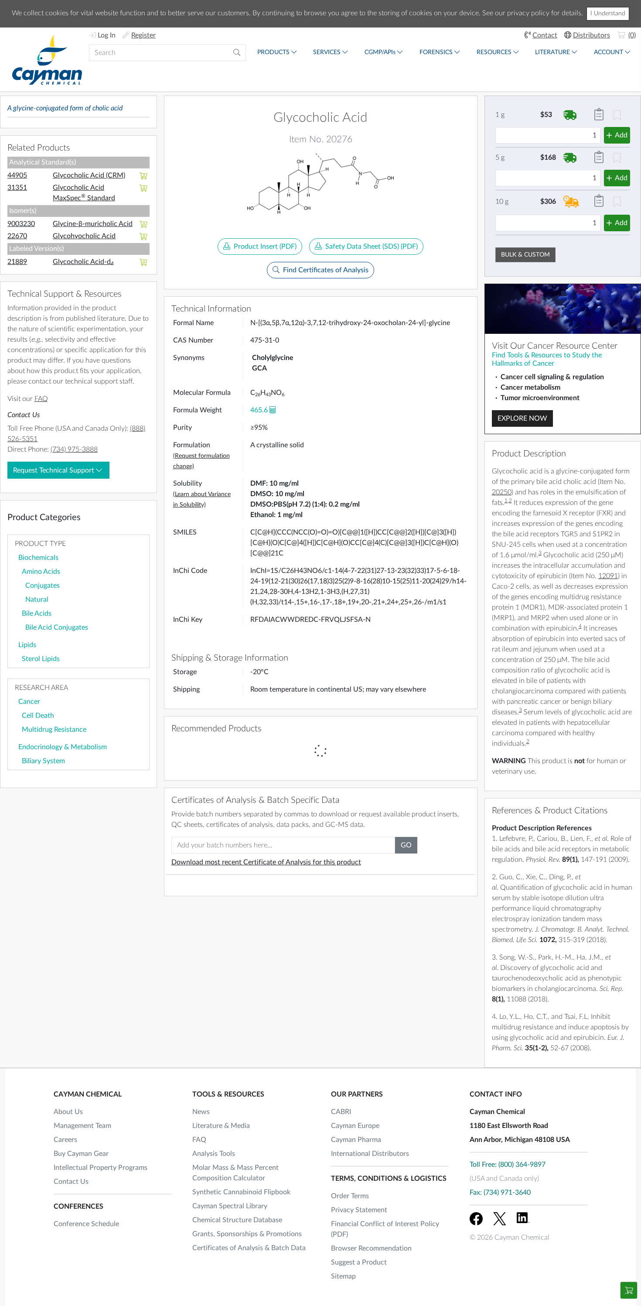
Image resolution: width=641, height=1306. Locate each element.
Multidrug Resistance (54, 729)
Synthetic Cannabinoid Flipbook (241, 1192)
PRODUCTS (273, 52)
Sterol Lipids (41, 658)
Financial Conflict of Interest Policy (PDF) (385, 1229)
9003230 (21, 223)
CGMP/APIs (380, 52)
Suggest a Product (359, 1262)
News (201, 1111)
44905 (17, 175)
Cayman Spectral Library (229, 1206)
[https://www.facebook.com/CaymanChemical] (476, 1218)
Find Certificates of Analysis (325, 270)
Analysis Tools (213, 1153)
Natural (36, 599)
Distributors (591, 35)
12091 (608, 575)
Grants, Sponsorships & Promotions (247, 1234)
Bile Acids (36, 613)
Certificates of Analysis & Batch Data (249, 1247)
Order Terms (350, 1196)
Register (143, 35)
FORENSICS (436, 52)
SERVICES (327, 52)
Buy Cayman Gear (81, 1153)
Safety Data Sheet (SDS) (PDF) (371, 246)
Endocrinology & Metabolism (62, 747)
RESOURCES (494, 52)
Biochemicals (38, 557)
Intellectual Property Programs (100, 1167)
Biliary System (43, 761)
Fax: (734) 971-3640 (500, 1192)
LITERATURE (552, 52)
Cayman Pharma (356, 1139)
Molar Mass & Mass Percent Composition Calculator (235, 1173)
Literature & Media (221, 1125)
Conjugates (42, 585)
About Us (68, 1111)
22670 (17, 236)
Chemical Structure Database (237, 1220)
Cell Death (38, 715)
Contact (544, 35)
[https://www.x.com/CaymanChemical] (499, 1218)
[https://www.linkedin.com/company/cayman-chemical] (523, 1218)
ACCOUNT (608, 52)
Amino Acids (41, 571)
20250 (501, 492)
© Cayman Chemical (509, 1237)
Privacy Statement (359, 1210)
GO (406, 845)
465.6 (259, 410)
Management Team (82, 1125)
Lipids (27, 644)
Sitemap (343, 1276)
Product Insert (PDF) (265, 246)
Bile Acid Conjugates (56, 627)
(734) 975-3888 (74, 449)
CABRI (341, 1111)
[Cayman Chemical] (47, 59)
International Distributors (370, 1153)
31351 (17, 187)
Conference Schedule (86, 1223)
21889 (17, 261)
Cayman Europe (355, 1125)
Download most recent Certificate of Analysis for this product (266, 862)
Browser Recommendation (371, 1248)
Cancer (29, 701)
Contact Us (71, 1181)
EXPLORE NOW (522, 418)
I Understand (607, 13)
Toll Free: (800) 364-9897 (508, 1164)
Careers (65, 1139)
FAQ (41, 398)
